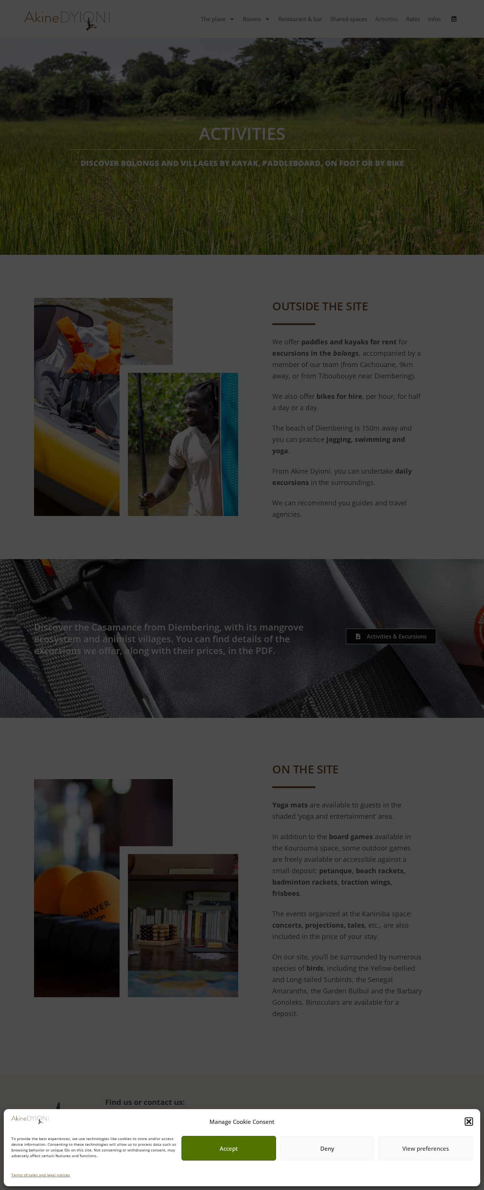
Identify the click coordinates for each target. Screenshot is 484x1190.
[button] (469, 1121)
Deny (327, 1148)
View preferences (425, 1148)
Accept (229, 1148)
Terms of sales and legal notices (40, 1175)
